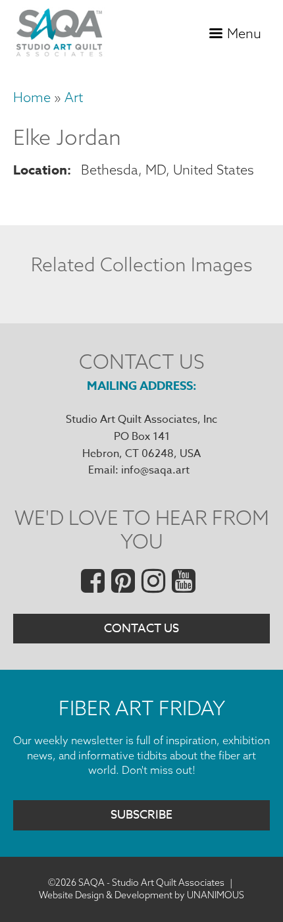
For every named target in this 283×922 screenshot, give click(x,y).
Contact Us (141, 628)
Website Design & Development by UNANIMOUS (141, 895)
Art (73, 97)
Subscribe (141, 815)
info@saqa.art (155, 470)
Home (32, 97)
